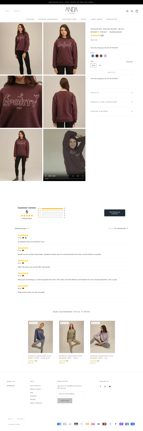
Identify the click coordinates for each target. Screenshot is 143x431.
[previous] (6, 340)
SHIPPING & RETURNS (99, 111)
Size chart (129, 61)
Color (92, 53)
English (17, 11)
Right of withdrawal (36, 403)
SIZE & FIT (95, 93)
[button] (92, 55)
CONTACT (33, 396)
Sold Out (111, 72)
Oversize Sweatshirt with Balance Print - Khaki (70, 357)
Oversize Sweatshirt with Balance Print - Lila (101, 357)
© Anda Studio (14, 424)
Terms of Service (35, 386)
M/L (100, 65)
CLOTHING (30, 19)
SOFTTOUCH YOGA (69, 19)
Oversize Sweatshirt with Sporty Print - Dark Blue (39, 357)
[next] (136, 340)
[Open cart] (137, 11)
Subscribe (65, 401)
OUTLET (84, 19)
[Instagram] (105, 386)
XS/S (93, 65)
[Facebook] (100, 386)
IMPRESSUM (11, 386)
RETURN (32, 399)
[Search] (132, 11)
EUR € (7, 11)
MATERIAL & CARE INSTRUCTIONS (104, 102)
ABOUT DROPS (96, 19)
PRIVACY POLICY (35, 389)
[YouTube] (110, 386)
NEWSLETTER (112, 19)
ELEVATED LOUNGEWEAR (48, 19)
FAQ (31, 393)
